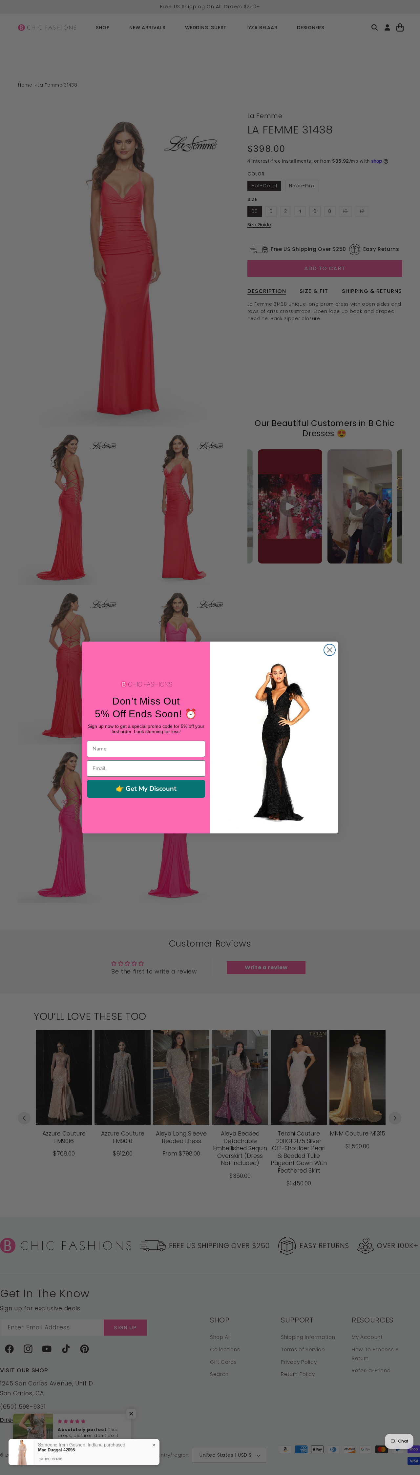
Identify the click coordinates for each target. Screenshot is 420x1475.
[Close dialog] (329, 650)
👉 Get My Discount (146, 788)
